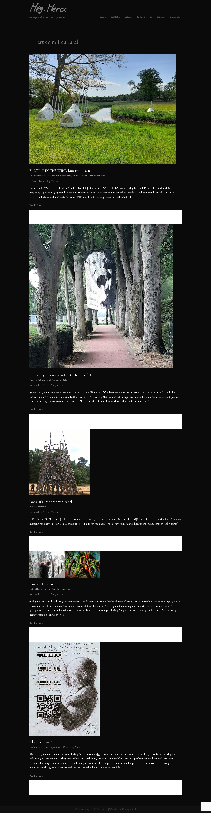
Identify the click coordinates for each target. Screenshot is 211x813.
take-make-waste (41, 742)
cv (151, 16)
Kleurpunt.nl (129, 809)
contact (160, 16)
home (103, 16)
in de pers (174, 16)
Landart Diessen (50, 586)
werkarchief (35, 385)
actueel (128, 16)
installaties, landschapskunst (45, 746)
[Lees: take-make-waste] (64, 688)
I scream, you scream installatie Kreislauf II (60, 377)
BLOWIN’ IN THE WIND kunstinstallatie (67, 172)
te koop (141, 16)
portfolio (115, 16)
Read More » (36, 206)
